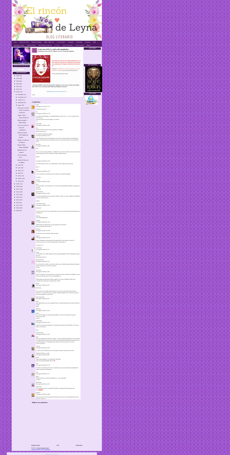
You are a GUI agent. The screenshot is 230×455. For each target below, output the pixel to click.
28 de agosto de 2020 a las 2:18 (42, 384)
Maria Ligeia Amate (40, 297)
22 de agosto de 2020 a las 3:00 (42, 146)
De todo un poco (79, 45)
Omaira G (38, 392)
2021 (17, 89)
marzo (20, 175)
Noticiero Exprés (31, 45)
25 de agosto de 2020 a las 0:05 (42, 354)
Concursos (87, 42)
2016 (17, 192)
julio (19, 165)
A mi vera (57, 45)
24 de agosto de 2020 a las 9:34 (42, 298)
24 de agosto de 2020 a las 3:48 (42, 271)
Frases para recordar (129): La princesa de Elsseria (23, 110)
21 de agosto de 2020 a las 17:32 (43, 106)
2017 (17, 189)
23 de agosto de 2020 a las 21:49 (43, 237)
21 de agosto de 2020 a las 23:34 (43, 135)
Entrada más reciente (35, 445)
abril (19, 173)
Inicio (15, 42)
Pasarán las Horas (40, 259)
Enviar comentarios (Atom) (43, 448)
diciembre (21, 94)
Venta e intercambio (67, 45)
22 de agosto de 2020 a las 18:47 (43, 193)
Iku (36, 111)
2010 (17, 208)
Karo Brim (38, 144)
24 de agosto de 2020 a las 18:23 (43, 347)
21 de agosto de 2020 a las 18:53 (43, 125)
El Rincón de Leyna (54, 454)
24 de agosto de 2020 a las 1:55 (42, 249)
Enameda (38, 220)
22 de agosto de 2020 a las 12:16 (43, 161)
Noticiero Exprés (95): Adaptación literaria (23, 135)
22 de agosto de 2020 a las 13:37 (43, 171)
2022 (17, 86)
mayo (19, 170)
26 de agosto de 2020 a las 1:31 (42, 373)
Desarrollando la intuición (45, 45)
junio (19, 167)
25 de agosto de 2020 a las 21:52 (43, 365)
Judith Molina (39, 320)
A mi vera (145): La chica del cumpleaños (23, 128)
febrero (20, 178)
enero (19, 181)
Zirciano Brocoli (39, 191)
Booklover (38, 229)
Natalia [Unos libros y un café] (42, 353)
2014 (17, 197)
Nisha (37, 104)
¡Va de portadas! (61, 42)
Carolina (38, 180)
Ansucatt (38, 346)
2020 (17, 92)
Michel (37, 283)
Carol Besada (39, 248)
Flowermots (38, 270)
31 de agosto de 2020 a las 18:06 (43, 394)
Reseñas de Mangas (36, 42)
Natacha (37, 236)
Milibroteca (38, 309)
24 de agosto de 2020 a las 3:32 (42, 261)
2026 (17, 75)
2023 (17, 84)
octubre (20, 100)
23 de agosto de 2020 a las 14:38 (43, 230)
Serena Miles (39, 123)
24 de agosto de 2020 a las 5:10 (42, 285)
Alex (37, 372)
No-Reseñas (79, 42)
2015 (17, 194)
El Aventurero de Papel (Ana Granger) (44, 134)
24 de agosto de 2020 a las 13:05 (43, 322)
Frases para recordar (19, 45)
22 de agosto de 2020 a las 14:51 (43, 181)
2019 (17, 184)
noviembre (21, 97)
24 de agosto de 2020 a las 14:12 (43, 334)
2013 (17, 200)
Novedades (70, 42)
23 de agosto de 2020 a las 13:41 (43, 222)
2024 (17, 81)
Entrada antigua (79, 445)
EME (94, 42)
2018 (17, 186)
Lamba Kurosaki (39, 332)
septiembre (21, 102)
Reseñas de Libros (24, 42)
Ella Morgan (38, 382)
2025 (17, 78)
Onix (37, 169)
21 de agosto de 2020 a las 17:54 (43, 113)
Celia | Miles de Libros (41, 203)
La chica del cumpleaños (68, 51)
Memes (88, 45)
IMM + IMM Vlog (49, 42)
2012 (17, 202)
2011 (17, 205)
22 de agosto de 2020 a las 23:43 (43, 205)
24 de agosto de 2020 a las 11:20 (43, 310)
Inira (37, 363)
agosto (20, 105)
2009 (17, 210)
